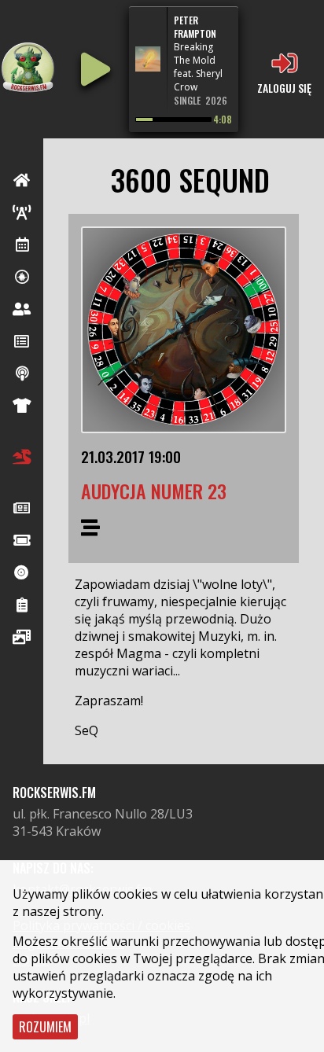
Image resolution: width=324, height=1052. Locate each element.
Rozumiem (45, 1026)
